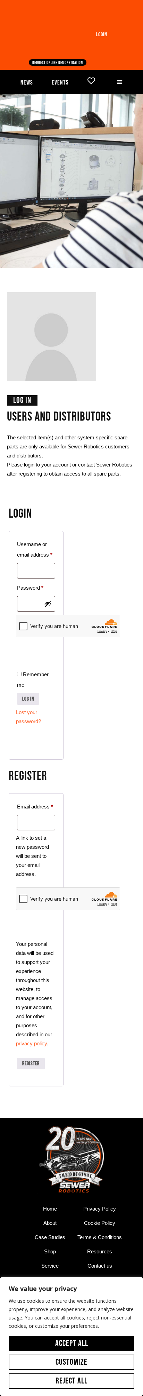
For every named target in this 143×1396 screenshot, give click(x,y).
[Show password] (48, 604)
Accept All (71, 1343)
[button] (119, 81)
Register (31, 1063)
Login (101, 34)
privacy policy (31, 1043)
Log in (28, 699)
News (26, 82)
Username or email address (36, 548)
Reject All (71, 1381)
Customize (71, 1362)
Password (36, 587)
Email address (36, 805)
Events (60, 82)
